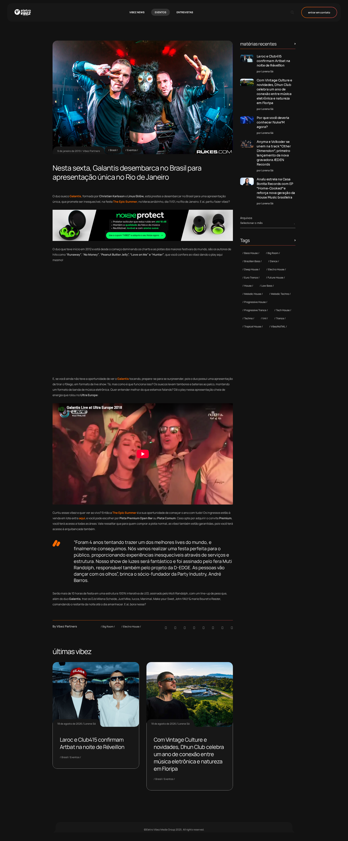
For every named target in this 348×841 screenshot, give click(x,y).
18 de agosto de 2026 (69, 723)
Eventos (131, 150)
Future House (275, 277)
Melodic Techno (280, 294)
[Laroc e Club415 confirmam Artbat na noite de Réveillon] (247, 58)
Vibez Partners (91, 151)
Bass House (251, 253)
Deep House (251, 269)
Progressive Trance (255, 310)
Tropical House (252, 326)
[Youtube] (232, 627)
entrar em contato (319, 12)
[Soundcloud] (166, 627)
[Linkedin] (194, 627)
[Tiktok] (213, 627)
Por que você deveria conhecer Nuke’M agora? (273, 122)
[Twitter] (222, 627)
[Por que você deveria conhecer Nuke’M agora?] (247, 120)
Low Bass (266, 285)
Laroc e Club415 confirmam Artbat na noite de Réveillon (92, 743)
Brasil (113, 150)
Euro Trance (251, 277)
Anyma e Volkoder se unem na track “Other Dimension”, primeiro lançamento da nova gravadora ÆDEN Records (274, 153)
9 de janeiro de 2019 (69, 151)
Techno (248, 318)
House (248, 285)
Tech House (283, 310)
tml (264, 318)
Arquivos (246, 218)
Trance (280, 318)
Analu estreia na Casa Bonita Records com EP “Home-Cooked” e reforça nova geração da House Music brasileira (276, 188)
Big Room (107, 626)
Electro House (131, 626)
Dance (273, 261)
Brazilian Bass (252, 261)
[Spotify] (175, 627)
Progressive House (255, 302)
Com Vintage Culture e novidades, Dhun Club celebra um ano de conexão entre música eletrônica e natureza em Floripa (189, 754)
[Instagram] (203, 627)
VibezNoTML (278, 326)
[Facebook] (185, 627)
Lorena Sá (90, 723)
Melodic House (252, 294)
